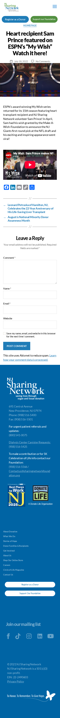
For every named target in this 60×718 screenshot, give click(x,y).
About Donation (10, 531)
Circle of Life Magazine (13, 570)
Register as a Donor (15, 19)
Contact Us (8, 574)
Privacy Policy (15, 681)
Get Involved (9, 550)
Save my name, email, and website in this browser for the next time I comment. (31, 335)
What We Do (9, 536)
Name (7, 288)
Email (6, 303)
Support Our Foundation (30, 593)
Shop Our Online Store (13, 560)
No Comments (43, 61)
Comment (9, 257)
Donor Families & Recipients (16, 546)
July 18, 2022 (21, 61)
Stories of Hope (10, 541)
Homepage (30, 25)
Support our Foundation (44, 19)
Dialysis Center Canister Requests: (30, 442)
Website (7, 318)
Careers (6, 565)
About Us (7, 555)
